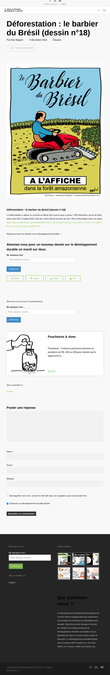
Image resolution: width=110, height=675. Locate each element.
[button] (104, 10)
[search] (98, 10)
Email (10, 465)
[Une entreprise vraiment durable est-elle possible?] (78, 559)
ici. (61, 234)
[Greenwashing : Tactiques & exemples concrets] (64, 559)
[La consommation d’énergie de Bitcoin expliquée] (93, 559)
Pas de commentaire (24, 48)
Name (10, 451)
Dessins (57, 40)
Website (10, 479)
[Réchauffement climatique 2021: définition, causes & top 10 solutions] (93, 573)
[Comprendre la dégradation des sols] (64, 573)
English (10, 391)
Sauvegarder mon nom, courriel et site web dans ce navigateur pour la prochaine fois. (48, 496)
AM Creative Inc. (79, 643)
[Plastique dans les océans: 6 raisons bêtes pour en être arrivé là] (78, 573)
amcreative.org (88, 646)
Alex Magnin (17, 40)
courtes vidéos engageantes (70, 617)
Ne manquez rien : (15, 255)
